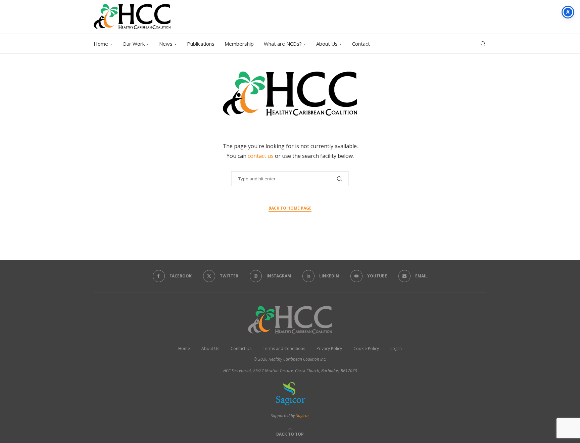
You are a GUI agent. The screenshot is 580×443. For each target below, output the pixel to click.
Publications (200, 43)
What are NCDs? (283, 43)
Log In (396, 348)
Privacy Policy (329, 348)
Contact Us (241, 348)
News (166, 43)
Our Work (134, 43)
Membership (239, 43)
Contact (361, 43)
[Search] (483, 43)
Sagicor (302, 415)
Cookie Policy (366, 348)
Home (101, 43)
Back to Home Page (290, 208)
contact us (261, 156)
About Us (327, 43)
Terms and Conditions (284, 348)
